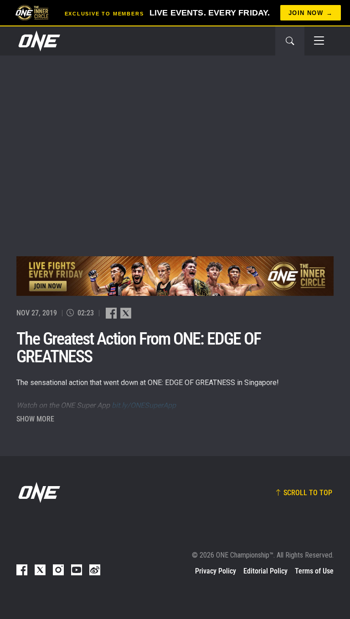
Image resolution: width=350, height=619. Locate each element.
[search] (289, 41)
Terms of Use (314, 571)
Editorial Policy (265, 571)
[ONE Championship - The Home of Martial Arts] (38, 41)
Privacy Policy (215, 571)
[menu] (319, 41)
